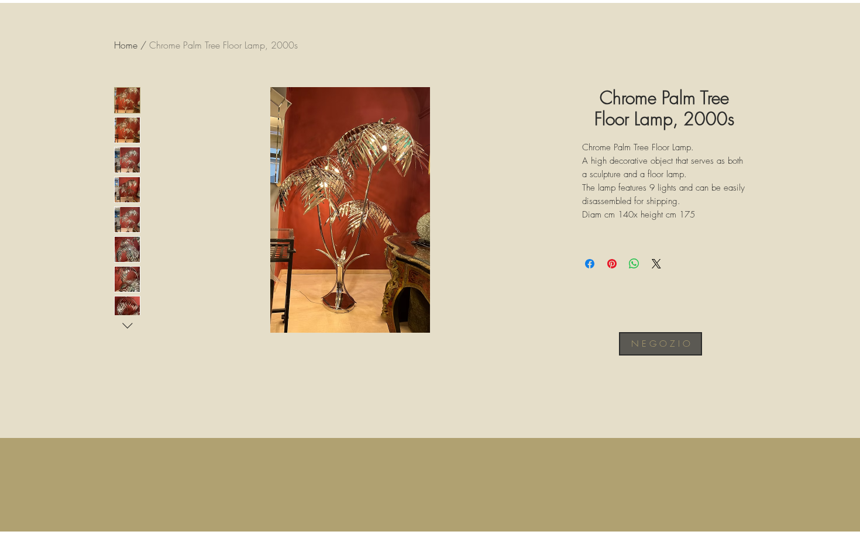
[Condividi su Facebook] (590, 264)
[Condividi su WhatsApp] (634, 264)
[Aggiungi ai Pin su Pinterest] (612, 264)
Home (125, 45)
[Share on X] (656, 264)
